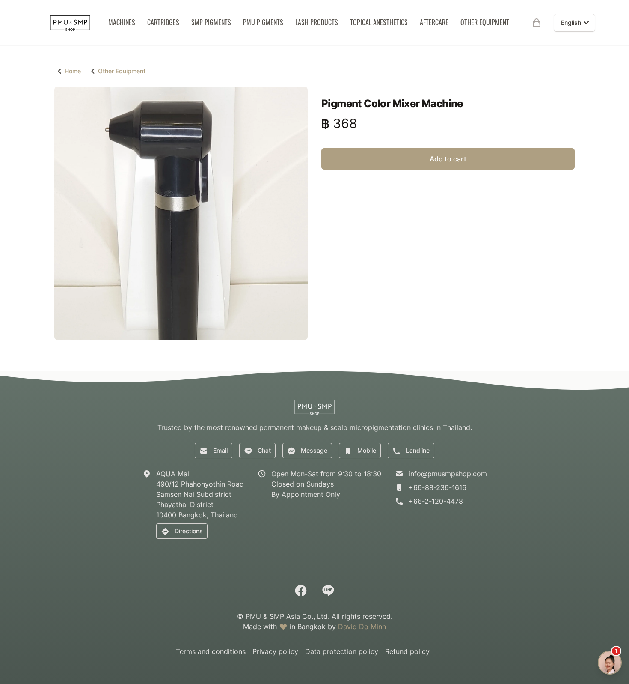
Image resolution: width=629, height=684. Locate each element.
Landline (418, 450)
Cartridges (163, 22)
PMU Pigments (263, 22)
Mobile (366, 450)
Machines (121, 22)
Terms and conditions (211, 651)
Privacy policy (275, 651)
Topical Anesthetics (379, 22)
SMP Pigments (211, 22)
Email (220, 450)
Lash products (316, 22)
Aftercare (434, 22)
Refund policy (407, 651)
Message (314, 450)
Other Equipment (484, 22)
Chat (264, 450)
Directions (189, 531)
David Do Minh (362, 626)
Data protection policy (341, 651)
